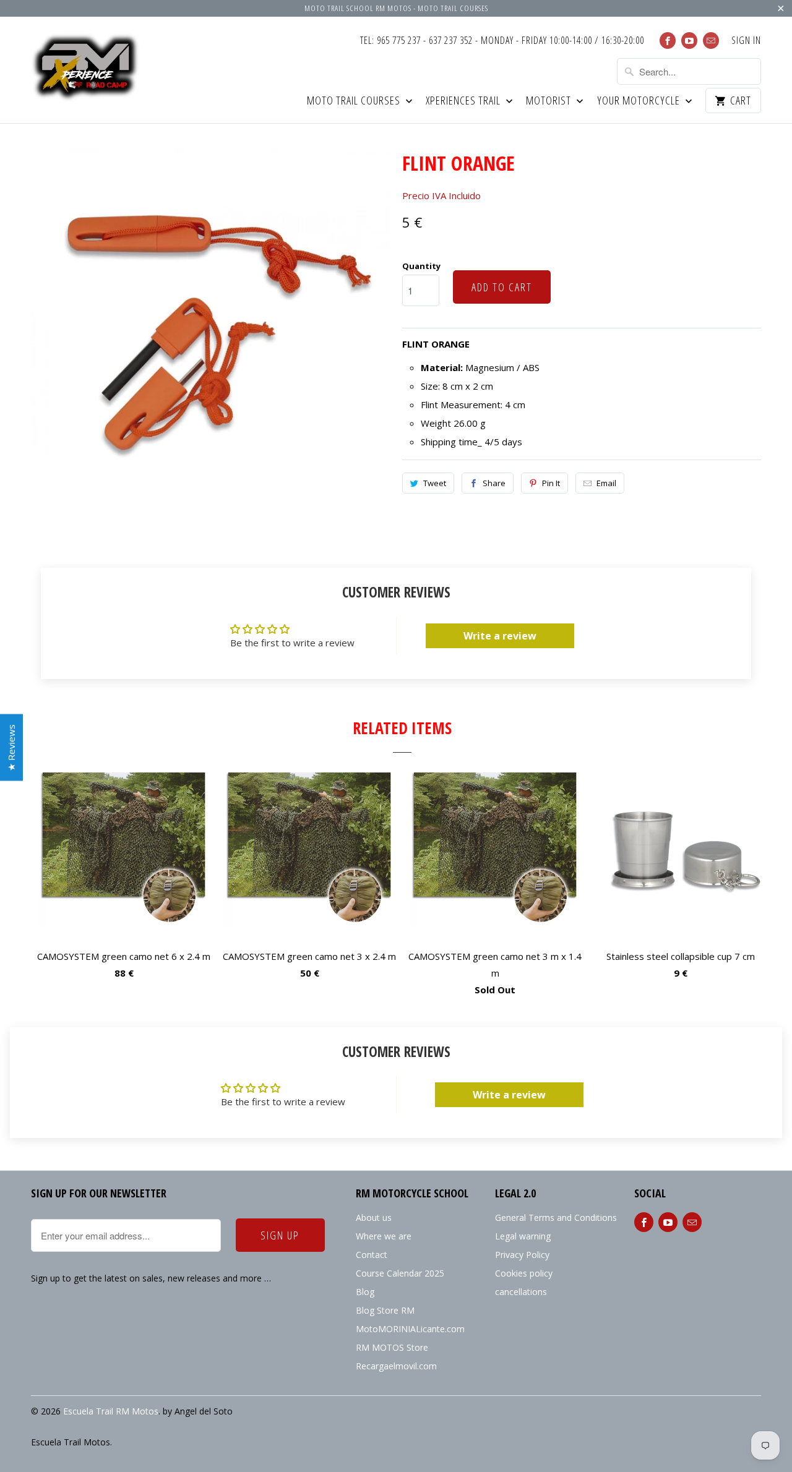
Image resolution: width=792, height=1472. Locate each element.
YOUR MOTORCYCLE (639, 101)
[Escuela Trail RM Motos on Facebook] (668, 40)
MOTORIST (550, 101)
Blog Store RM (385, 1310)
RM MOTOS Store (392, 1347)
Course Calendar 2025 (400, 1273)
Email (606, 483)
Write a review (499, 636)
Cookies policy (524, 1273)
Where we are (383, 1236)
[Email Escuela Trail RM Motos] (711, 40)
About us (374, 1217)
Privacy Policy (522, 1254)
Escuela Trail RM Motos (110, 1411)
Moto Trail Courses (355, 101)
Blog (365, 1292)
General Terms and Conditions (556, 1217)
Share (494, 483)
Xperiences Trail (464, 101)
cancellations (521, 1292)
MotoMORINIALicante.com (410, 1329)
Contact (371, 1254)
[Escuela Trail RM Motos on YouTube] (689, 40)
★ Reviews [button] (11, 747)
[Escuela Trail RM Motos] (86, 68)
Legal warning (523, 1236)
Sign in (746, 41)
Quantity (421, 266)
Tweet (434, 483)
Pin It (551, 483)
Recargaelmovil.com (396, 1366)
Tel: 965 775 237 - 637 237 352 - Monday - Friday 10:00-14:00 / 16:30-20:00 (502, 41)
